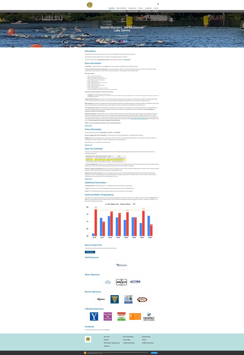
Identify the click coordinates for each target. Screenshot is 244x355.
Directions (127, 59)
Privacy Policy (99, 353)
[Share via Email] (124, 41)
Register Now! (88, 125)
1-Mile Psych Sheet (133, 11)
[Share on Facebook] (117, 41)
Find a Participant (121, 8)
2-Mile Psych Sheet (145, 11)
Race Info (111, 8)
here (101, 201)
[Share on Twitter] (119, 41)
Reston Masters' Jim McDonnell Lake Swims (122, 29)
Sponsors (155, 11)
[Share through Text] (126, 41)
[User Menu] (158, 4)
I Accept (154, 352)
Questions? (90, 252)
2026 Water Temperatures (118, 11)
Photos (156, 8)
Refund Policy (132, 8)
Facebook (107, 329)
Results (141, 8)
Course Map (148, 8)
